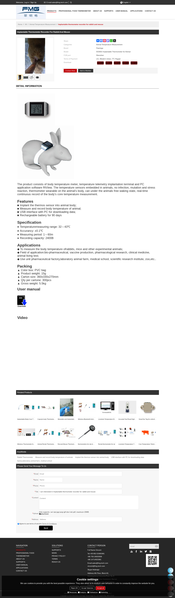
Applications (136, 11)
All (26, 24)
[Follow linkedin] (141, 551)
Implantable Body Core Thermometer (26, 419)
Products (51, 11)
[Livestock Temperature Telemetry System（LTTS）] (127, 432)
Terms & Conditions (49, 524)
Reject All (74, 588)
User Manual (122, 11)
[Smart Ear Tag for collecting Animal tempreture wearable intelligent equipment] (148, 407)
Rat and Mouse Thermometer (67, 444)
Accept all (100, 588)
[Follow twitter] (146, 551)
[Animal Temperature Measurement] (100, 63)
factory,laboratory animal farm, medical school (34, 461)
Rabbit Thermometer (25, 457)
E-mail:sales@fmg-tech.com (57, 2)
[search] (71, 2)
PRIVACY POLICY (58, 556)
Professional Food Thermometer (75, 11)
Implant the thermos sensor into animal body (92, 457)
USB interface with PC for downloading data (127, 457)
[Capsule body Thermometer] (46, 407)
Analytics (83, 592)
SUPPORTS (56, 550)
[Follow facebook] (136, 551)
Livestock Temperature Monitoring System (107, 419)
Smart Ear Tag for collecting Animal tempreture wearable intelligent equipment (148, 419)
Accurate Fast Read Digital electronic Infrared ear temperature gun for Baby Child (127, 419)
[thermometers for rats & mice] (87, 432)
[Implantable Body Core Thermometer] (26, 407)
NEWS (54, 553)
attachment (45, 514)
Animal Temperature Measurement (42, 24)
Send (46, 528)
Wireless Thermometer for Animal (26, 444)
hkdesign (96, 570)
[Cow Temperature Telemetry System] (148, 432)
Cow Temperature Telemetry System (148, 444)
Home (20, 24)
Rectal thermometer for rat (106, 444)
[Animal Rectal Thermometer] (46, 432)
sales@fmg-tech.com (100, 563)
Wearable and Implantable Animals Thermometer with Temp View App (67, 419)
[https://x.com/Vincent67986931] (170, 570)
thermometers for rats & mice (87, 444)
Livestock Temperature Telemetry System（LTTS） (127, 444)
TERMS (55, 559)
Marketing (104, 592)
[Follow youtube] (131, 551)
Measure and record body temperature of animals (54, 457)
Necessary (73, 592)
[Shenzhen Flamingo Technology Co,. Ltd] (31, 12)
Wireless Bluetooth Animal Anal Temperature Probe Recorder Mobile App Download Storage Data (87, 419)
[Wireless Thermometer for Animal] (26, 432)
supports (108, 11)
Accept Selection (87, 588)
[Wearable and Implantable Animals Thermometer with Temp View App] (67, 407)
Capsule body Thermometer (46, 419)
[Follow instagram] (150, 551)
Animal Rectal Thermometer (46, 444)
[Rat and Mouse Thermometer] (67, 432)
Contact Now (70, 71)
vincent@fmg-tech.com (96, 566)
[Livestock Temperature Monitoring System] (107, 407)
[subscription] (156, 546)
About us (97, 11)
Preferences (93, 592)
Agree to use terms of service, (38, 524)
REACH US (56, 562)
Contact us (150, 11)
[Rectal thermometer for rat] (107, 432)
